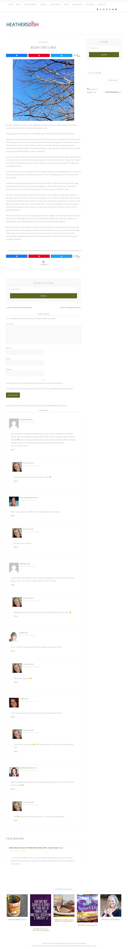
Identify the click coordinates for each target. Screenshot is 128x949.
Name (9, 348)
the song (26, 230)
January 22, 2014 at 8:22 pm (28, 422)
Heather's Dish (22, 24)
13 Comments (43, 264)
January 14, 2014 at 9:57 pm (31, 667)
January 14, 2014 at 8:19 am (28, 770)
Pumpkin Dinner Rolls (17, 919)
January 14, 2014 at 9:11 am (28, 701)
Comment (10, 324)
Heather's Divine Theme (54, 946)
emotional (21, 236)
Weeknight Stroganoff (87, 925)
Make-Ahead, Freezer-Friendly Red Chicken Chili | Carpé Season (34, 848)
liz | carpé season (27, 498)
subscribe (54, 389)
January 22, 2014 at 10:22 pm (31, 465)
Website (9, 369)
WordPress (86, 946)
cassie (22, 699)
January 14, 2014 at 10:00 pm (31, 601)
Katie (22, 633)
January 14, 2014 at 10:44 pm (28, 500)
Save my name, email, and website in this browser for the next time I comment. (34, 383)
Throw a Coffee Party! (111, 919)
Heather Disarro (62, 943)
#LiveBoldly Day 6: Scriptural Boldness (40, 929)
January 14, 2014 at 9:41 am (28, 635)
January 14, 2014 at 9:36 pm (28, 566)
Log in (94, 946)
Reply (12, 450)
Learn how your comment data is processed (51, 406)
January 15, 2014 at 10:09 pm (31, 531)
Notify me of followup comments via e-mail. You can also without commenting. (41, 389)
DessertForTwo (26, 768)
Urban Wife (24, 419)
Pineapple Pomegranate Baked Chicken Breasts (64, 920)
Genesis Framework (73, 946)
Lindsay (23, 564)
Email (8, 359)
